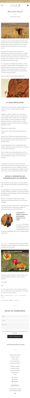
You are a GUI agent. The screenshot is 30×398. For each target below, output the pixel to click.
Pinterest (16, 379)
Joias (16, 295)
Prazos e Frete (15, 359)
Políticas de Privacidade (15, 355)
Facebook (16, 377)
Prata (3, 297)
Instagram (15, 381)
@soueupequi (19, 224)
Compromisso (8, 295)
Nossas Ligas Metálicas (15, 370)
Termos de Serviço (15, 357)
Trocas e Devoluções (15, 361)
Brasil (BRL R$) (14, 385)
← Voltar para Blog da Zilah (15, 344)
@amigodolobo (4, 243)
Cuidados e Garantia (15, 366)
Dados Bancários (15, 372)
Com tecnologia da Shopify (15, 390)
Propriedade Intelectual (15, 363)
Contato (15, 374)
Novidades (22, 295)
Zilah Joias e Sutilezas (16, 388)
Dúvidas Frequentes (15, 368)
